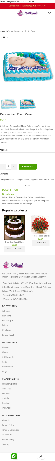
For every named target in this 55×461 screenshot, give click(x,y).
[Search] (27, 21)
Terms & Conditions (10, 430)
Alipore (5, 352)
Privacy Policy (8, 425)
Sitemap (5, 445)
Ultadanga (6, 330)
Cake (9, 31)
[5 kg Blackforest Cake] (14, 227)
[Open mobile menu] (3, 13)
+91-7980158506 (39, 6)
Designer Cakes (22, 180)
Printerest (6, 394)
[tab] (10, 189)
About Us (6, 420)
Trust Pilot (6, 389)
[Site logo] (27, 13)
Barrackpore (7, 367)
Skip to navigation (8, 2)
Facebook (6, 403)
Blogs (4, 372)
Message (8, 149)
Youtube (5, 398)
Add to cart (28, 166)
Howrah (5, 348)
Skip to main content (25, 2)
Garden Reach (8, 335)
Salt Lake (6, 311)
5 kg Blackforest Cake (14, 242)
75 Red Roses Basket (41, 236)
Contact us (7, 435)
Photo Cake (49, 180)
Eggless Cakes (37, 180)
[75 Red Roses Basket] (40, 224)
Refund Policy (8, 440)
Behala (5, 325)
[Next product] (7, 37)
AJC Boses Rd (8, 357)
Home (3, 31)
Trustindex (6, 408)
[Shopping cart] (50, 13)
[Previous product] (1, 37)
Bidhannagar (7, 321)
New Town (6, 316)
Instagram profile (9, 384)
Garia (4, 362)
